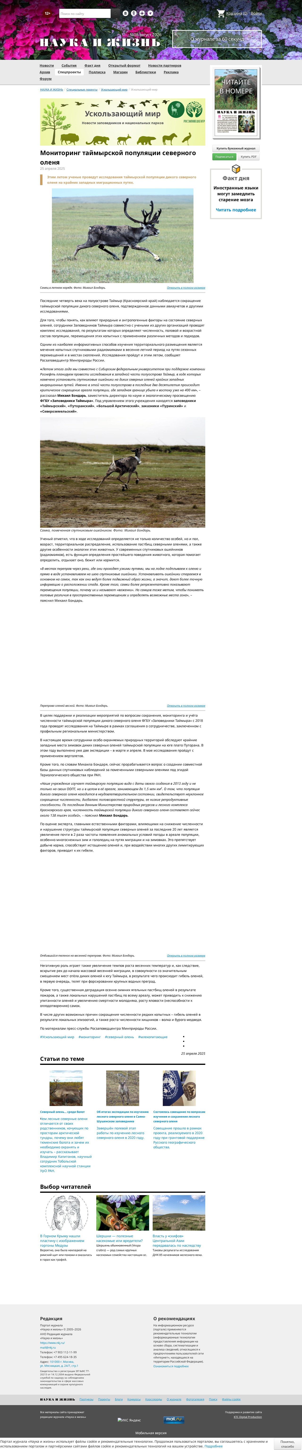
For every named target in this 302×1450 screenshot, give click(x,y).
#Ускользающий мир (57, 1037)
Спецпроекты (69, 72)
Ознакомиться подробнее (171, 1366)
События (69, 65)
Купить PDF (248, 157)
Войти (256, 13)
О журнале (174, 1399)
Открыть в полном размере (186, 288)
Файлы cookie (231, 1399)
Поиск (213, 1399)
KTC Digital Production (248, 1417)
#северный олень (119, 1037)
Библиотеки (145, 72)
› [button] (40, 1118)
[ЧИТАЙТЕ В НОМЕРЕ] (236, 56)
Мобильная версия (151, 1433)
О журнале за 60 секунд (217, 39)
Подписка (97, 72)
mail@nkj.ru (48, 1347)
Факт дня (92, 65)
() (236, 13)
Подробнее (214, 1446)
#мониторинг (90, 1037)
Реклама (171, 72)
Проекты (104, 1399)
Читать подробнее (236, 209)
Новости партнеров (164, 65)
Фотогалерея (195, 1399)
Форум (46, 78)
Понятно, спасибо (288, 1444)
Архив (45, 72)
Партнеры (86, 1399)
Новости (47, 65)
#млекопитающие (153, 1037)
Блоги (119, 1399)
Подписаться (224, 157)
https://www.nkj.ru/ (52, 1343)
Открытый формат (124, 65)
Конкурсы (134, 1399)
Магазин (120, 72)
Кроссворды (153, 1399)
